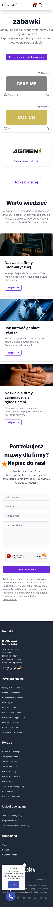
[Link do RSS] (46, 897)
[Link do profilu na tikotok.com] (18, 897)
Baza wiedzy (7, 791)
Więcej (11, 287)
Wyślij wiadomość (26, 569)
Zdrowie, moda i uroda (12, 732)
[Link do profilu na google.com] (35, 897)
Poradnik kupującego (11, 752)
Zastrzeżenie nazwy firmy (13, 786)
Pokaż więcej (26, 182)
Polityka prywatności (37, 880)
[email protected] (16, 475)
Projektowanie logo (10, 821)
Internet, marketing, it (11, 722)
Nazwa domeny (9, 781)
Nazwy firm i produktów (12, 688)
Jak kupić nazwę (9, 762)
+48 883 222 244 (13, 659)
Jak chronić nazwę (10, 767)
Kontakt (5, 850)
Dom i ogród (7, 703)
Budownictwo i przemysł (12, 698)
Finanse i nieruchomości (12, 713)
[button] (11, 896)
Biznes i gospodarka (11, 693)
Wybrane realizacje (10, 855)
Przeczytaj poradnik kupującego (26, 57)
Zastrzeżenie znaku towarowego (16, 826)
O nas (4, 845)
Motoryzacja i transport (12, 727)
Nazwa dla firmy (9, 771)
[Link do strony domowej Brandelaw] (26, 869)
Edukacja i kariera (9, 707)
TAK (14, 884)
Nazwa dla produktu (11, 776)
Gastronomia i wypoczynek (14, 717)
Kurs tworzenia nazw (11, 796)
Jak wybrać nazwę (10, 757)
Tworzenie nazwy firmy (12, 816)
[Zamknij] (24, 865)
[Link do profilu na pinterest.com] (40, 897)
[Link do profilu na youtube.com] (29, 897)
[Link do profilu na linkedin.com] (23, 897)
